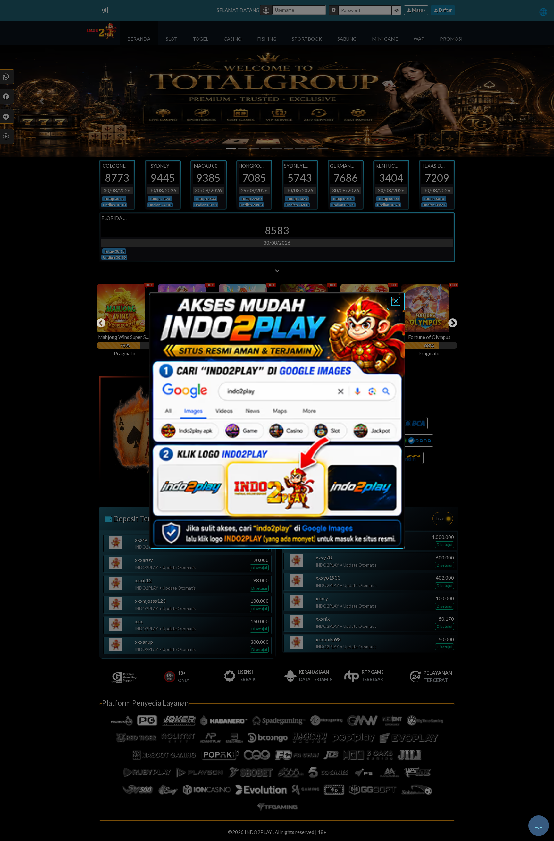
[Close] (396, 301)
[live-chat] (538, 825)
